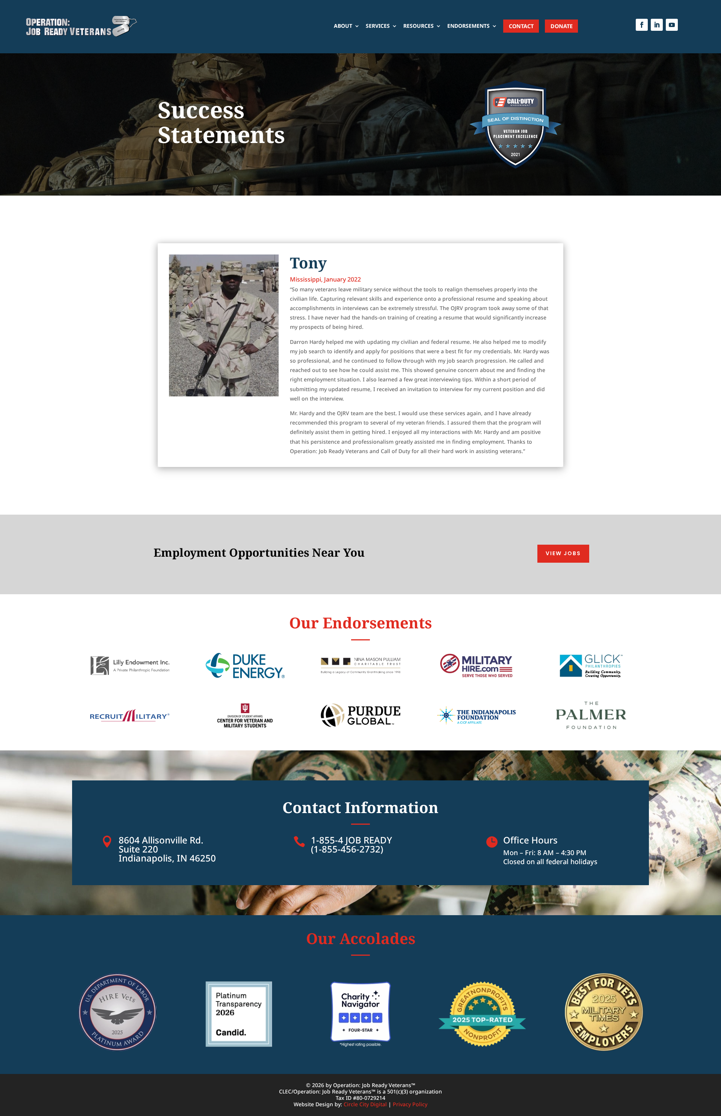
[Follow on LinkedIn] (657, 25)
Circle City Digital (365, 1104)
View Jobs (563, 553)
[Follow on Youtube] (672, 25)
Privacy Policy (410, 1104)
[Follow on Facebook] (642, 25)
